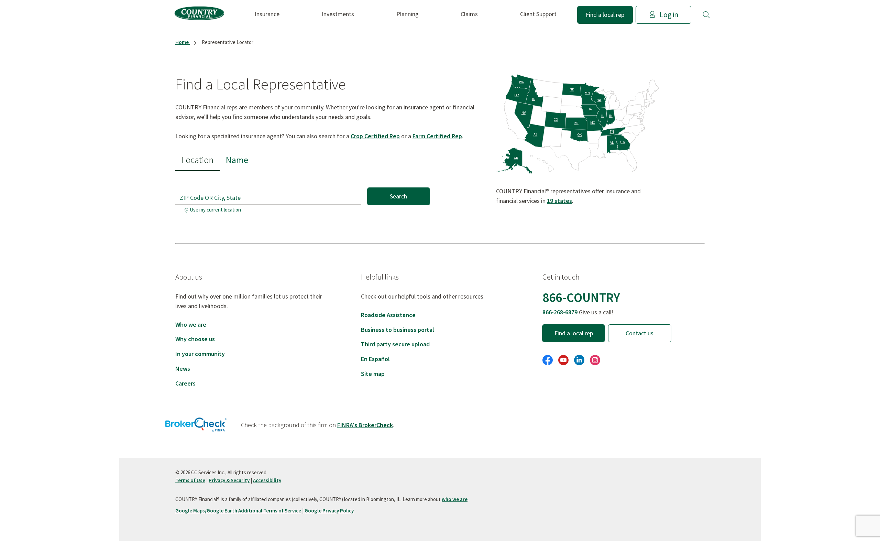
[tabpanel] (302, 193)
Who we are (190, 324)
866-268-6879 (560, 312)
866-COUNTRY (581, 297)
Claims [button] (469, 14)
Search (398, 196)
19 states (559, 201)
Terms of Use (190, 480)
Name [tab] (237, 159)
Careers (185, 383)
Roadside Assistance (388, 315)
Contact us (639, 333)
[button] (706, 14)
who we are (455, 499)
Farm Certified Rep (437, 136)
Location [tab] (197, 159)
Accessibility (267, 480)
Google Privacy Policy (329, 510)
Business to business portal (397, 330)
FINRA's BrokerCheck (365, 425)
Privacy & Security (229, 480)
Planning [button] (407, 14)
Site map (373, 374)
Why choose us (195, 339)
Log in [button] (669, 14)
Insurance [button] (267, 14)
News (182, 368)
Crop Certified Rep (375, 136)
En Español (375, 359)
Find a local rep (605, 15)
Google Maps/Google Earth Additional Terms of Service (238, 510)
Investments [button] (338, 14)
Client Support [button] (538, 14)
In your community (200, 354)
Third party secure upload (395, 344)
